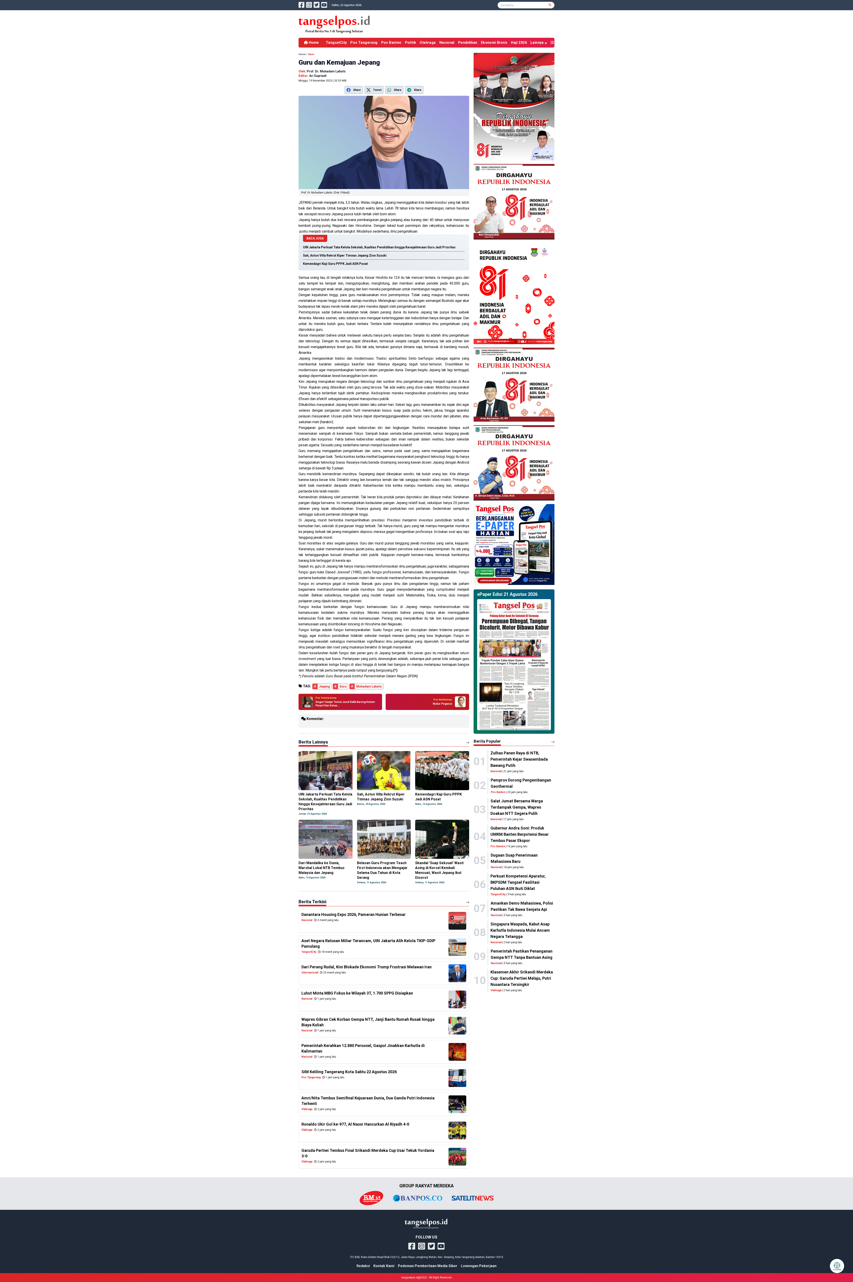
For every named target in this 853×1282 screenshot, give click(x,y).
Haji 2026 (519, 42)
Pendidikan (467, 42)
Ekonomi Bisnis (494, 42)
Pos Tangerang (363, 42)
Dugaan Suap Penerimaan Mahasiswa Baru (514, 858)
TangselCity (336, 42)
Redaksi (363, 1266)
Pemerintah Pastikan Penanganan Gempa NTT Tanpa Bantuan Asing (521, 954)
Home (313, 42)
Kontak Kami (383, 1266)
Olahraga (428, 42)
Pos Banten (391, 42)
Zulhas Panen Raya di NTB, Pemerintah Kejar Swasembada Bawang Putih (519, 759)
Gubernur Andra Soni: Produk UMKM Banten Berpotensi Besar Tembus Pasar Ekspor (519, 834)
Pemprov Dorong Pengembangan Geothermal (521, 783)
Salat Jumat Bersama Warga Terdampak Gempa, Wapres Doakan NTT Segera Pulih (516, 807)
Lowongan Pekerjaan (478, 1266)
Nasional (446, 42)
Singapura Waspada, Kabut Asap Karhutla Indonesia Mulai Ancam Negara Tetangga (520, 930)
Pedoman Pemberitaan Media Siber (427, 1266)
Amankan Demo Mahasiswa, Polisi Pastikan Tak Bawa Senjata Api (522, 906)
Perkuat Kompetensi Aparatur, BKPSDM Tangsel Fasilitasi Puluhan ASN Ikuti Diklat (518, 882)
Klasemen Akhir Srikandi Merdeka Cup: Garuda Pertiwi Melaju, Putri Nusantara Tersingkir (521, 978)
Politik (410, 42)
